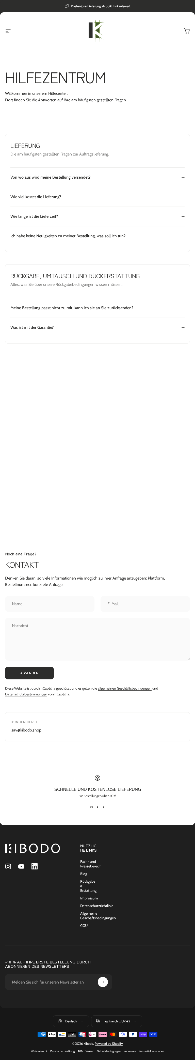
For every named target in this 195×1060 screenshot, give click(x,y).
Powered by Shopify (109, 1043)
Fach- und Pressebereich (91, 863)
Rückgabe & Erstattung (88, 886)
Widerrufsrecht (39, 1051)
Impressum (89, 898)
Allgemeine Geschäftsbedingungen (98, 915)
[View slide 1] (91, 807)
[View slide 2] (97, 807)
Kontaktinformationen (151, 1051)
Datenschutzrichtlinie (96, 905)
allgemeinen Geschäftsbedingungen (125, 688)
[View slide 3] (104, 807)
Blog (83, 873)
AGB (80, 1051)
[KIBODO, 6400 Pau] (97, 464)
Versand (90, 1051)
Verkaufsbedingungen (109, 1051)
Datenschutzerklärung (62, 1051)
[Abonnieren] (103, 982)
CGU (84, 925)
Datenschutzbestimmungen (26, 694)
